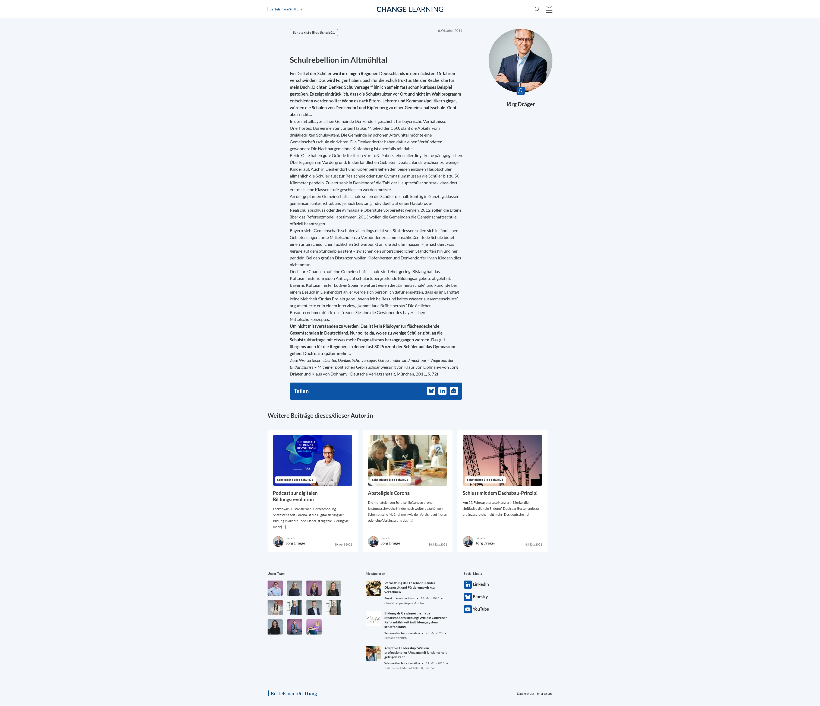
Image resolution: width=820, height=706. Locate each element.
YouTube (468, 609)
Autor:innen (665, 132)
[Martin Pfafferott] (314, 607)
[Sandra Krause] (333, 588)
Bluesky (468, 597)
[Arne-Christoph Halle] (275, 588)
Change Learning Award (676, 76)
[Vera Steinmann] (333, 607)
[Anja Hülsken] (294, 588)
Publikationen (666, 115)
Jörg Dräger (520, 104)
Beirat (659, 124)
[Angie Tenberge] (275, 627)
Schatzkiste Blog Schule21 (678, 141)
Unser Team (276, 573)
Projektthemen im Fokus (676, 49)
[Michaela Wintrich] (314, 627)
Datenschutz (525, 693)
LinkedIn (468, 585)
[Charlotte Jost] (314, 588)
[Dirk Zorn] (294, 627)
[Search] (537, 9)
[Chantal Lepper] (275, 607)
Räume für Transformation (678, 58)
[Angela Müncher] (294, 607)
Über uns (662, 106)
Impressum (544, 693)
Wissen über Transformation (680, 67)
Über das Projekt (669, 97)
